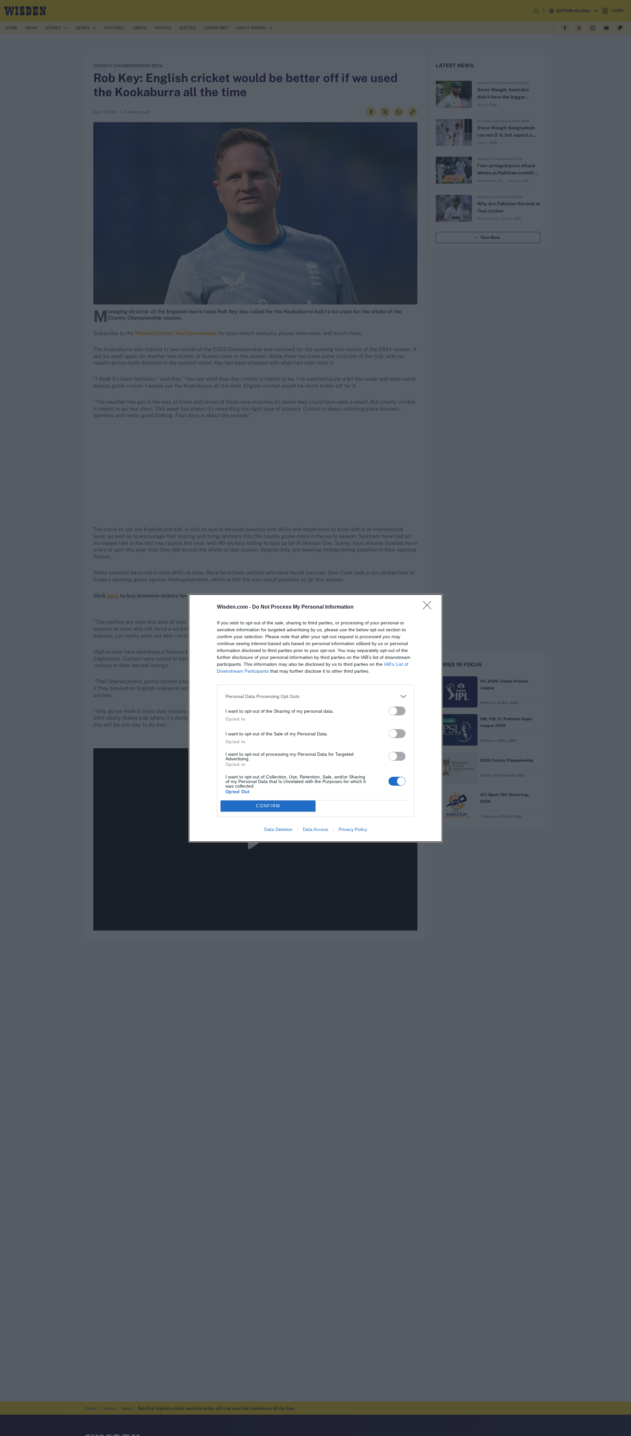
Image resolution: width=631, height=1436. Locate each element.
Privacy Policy (353, 829)
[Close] (429, 607)
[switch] (397, 711)
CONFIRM (268, 805)
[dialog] (315, 718)
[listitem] (315, 696)
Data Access (315, 829)
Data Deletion (278, 829)
